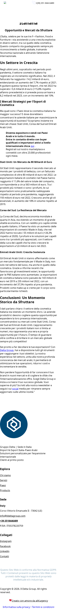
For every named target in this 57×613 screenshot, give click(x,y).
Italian (17, 3)
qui (32, 146)
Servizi (3, 480)
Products (5, 490)
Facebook (5, 546)
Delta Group (7, 350)
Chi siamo (5, 475)
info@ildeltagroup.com (12, 515)
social (15, 388)
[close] (51, 14)
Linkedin (4, 551)
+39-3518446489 (9, 520)
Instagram (6, 541)
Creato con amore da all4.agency (30, 600)
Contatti (4, 556)
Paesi (3, 485)
